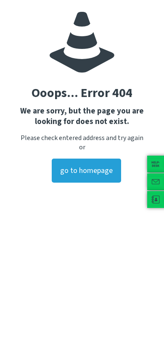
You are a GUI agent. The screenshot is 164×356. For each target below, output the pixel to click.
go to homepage (86, 170)
